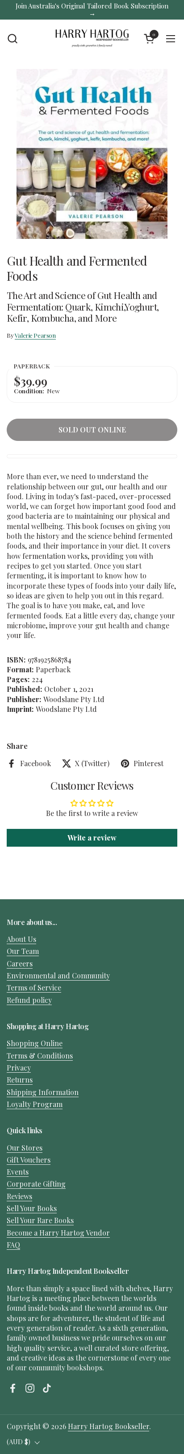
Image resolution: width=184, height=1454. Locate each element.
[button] (12, 38)
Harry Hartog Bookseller (108, 1426)
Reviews (19, 1196)
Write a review (92, 837)
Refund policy (29, 1000)
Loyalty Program (35, 1104)
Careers (20, 963)
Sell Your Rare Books (40, 1220)
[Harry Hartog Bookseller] (92, 38)
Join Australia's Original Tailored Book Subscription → (92, 9)
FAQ (13, 1244)
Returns (20, 1079)
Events (18, 1171)
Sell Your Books (32, 1208)
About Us (21, 939)
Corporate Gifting (36, 1183)
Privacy (19, 1067)
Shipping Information (43, 1092)
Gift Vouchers (28, 1159)
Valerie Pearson (35, 335)
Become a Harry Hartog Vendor (58, 1232)
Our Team (23, 951)
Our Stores (24, 1147)
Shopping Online (35, 1043)
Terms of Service (34, 987)
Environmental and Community (58, 975)
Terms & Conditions (40, 1055)
